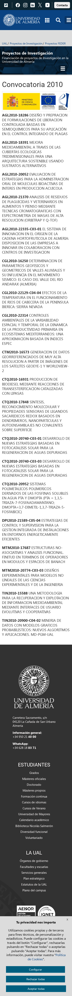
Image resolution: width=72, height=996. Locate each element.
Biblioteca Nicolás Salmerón (34, 826)
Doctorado (34, 785)
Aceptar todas (36, 989)
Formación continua (34, 796)
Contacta (62, 5)
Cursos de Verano (34, 808)
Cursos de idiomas (34, 802)
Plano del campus (34, 890)
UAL (4, 43)
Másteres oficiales (34, 779)
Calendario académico (34, 820)
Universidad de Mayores (34, 814)
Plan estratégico (34, 878)
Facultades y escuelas (34, 867)
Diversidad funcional (34, 832)
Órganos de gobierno (34, 861)
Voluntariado (34, 838)
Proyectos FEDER (55, 43)
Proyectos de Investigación (26, 43)
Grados (34, 773)
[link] (62, 4)
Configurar (35, 969)
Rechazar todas (35, 979)
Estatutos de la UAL (34, 884)
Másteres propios (34, 790)
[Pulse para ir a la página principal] (21, 20)
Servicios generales (34, 873)
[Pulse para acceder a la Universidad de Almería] (34, 687)
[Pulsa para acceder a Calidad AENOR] (36, 914)
